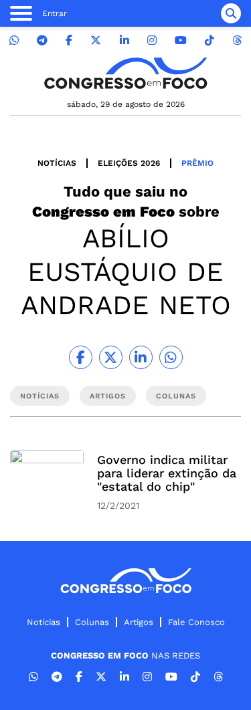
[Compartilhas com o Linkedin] (141, 357)
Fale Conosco (196, 622)
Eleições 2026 (129, 163)
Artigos (138, 622)
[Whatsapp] (14, 40)
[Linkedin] (124, 40)
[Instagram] (152, 40)
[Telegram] (42, 40)
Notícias (56, 163)
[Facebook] (69, 40)
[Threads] (237, 40)
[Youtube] (181, 40)
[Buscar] (231, 13)
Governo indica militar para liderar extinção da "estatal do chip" (166, 473)
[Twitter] (95, 40)
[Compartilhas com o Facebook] (80, 357)
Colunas (92, 622)
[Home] (126, 73)
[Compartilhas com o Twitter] (110, 357)
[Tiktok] (209, 40)
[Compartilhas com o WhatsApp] (171, 357)
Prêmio (197, 163)
